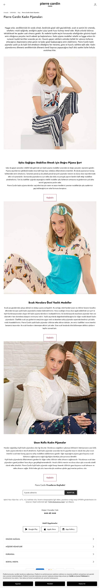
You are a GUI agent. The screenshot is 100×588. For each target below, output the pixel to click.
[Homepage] (50, 4)
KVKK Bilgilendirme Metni (57, 502)
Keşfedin (50, 197)
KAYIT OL (70, 492)
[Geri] (4, 4)
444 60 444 (50, 513)
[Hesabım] (95, 4)
